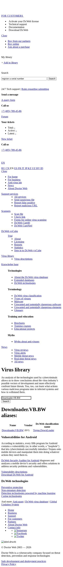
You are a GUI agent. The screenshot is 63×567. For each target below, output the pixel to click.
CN (8, 168)
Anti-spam (18, 501)
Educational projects (24, 328)
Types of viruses (22, 298)
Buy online (13, 44)
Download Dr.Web (18, 30)
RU (3, 168)
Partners (12, 521)
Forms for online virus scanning (30, 219)
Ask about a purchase (19, 47)
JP (26, 168)
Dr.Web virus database (36, 501)
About (17, 238)
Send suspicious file (24, 199)
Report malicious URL (25, 205)
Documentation (16, 27)
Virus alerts (20, 352)
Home (11, 510)
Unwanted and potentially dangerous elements (37, 307)
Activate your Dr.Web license (24, 21)
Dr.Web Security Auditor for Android (20, 460)
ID (41, 168)
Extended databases (24, 280)
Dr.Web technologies (25, 283)
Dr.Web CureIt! (22, 222)
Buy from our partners (19, 41)
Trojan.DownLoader (43, 430)
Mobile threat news (24, 355)
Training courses (22, 326)
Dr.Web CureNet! (23, 225)
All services (20, 196)
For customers (15, 518)
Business (12, 513)
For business (14, 179)
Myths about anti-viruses (26, 341)
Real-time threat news (25, 358)
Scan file (18, 214)
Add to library (11, 62)
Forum (4, 116)
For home (13, 176)
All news (18, 361)
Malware (18, 301)
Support (12, 515)
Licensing (19, 241)
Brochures (19, 323)
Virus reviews (21, 350)
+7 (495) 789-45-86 (11, 111)
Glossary (18, 310)
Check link (19, 217)
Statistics (18, 247)
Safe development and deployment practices (23, 561)
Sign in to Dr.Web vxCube (27, 250)
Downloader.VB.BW (13, 430)
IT (23, 168)
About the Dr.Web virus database (31, 277)
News (11, 185)
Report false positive (24, 202)
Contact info (14, 527)
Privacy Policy (8, 564)
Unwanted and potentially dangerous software (37, 304)
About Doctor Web (17, 188)
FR (20, 168)
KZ (30, 168)
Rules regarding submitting (35, 89)
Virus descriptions (23, 258)
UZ (34, 168)
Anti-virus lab (15, 182)
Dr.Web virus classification (28, 295)
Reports (18, 244)
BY (38, 168)
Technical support (18, 24)
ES (16, 168)
